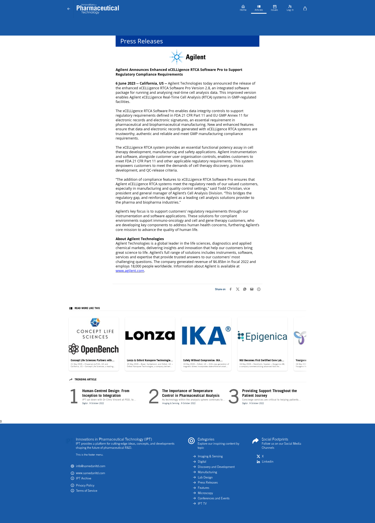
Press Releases (208, 482)
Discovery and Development (216, 467)
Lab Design (205, 477)
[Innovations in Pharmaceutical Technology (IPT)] (154, 9)
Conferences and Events (213, 498)
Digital (202, 461)
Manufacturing (207, 472)
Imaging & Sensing (210, 456)
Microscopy (205, 493)
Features (203, 488)
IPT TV (202, 503)
